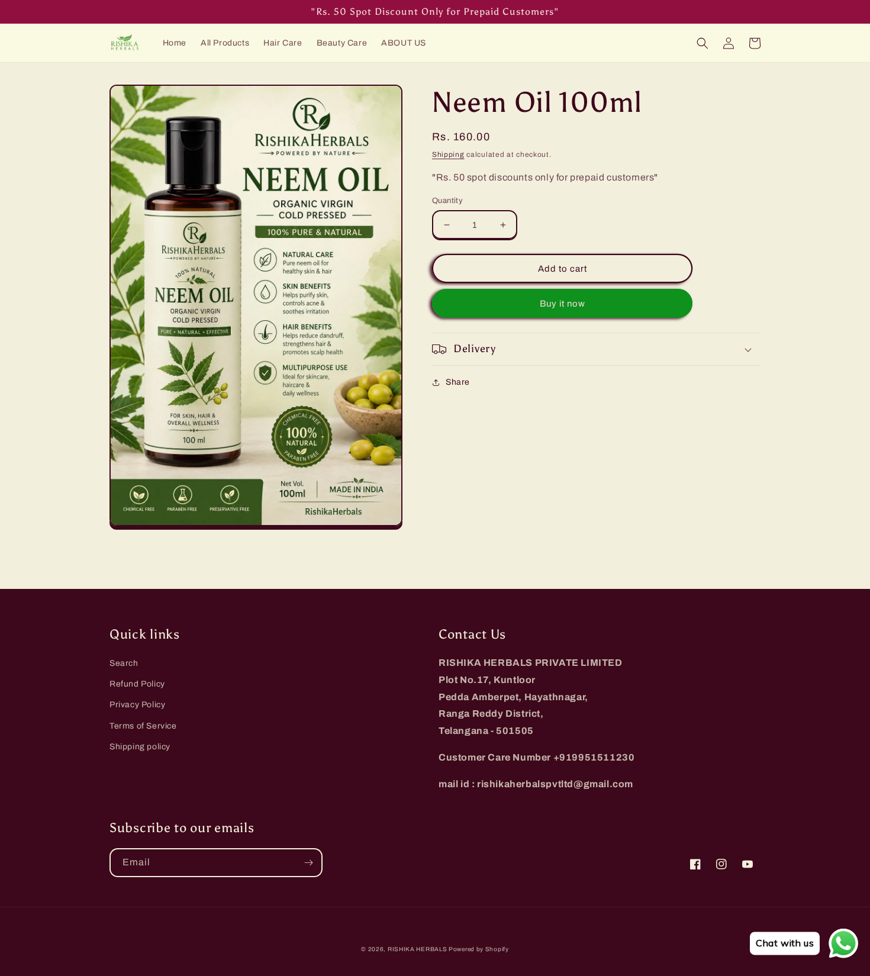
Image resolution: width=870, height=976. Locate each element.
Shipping (448, 154)
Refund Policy (137, 683)
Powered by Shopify (479, 949)
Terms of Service (143, 725)
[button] (702, 43)
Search (123, 663)
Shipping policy (139, 746)
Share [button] (458, 382)
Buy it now (562, 303)
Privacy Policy (137, 704)
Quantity (447, 201)
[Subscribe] (308, 862)
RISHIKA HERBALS (418, 949)
